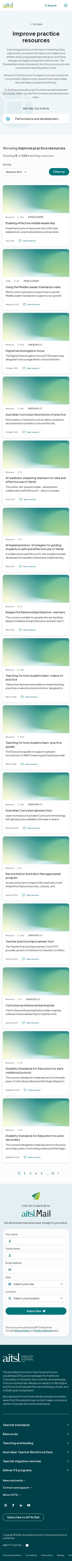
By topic (37, 24)
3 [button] (30, 1173)
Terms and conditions (12, 1555)
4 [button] (36, 1173)
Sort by (7, 164)
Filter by (59, 171)
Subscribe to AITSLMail (23, 1517)
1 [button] (19, 1173)
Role (8, 1277)
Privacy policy (47, 1555)
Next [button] (58, 1173)
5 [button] (41, 1173)
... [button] (47, 1173)
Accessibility (31, 1555)
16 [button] (53, 1173)
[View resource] (36, 215)
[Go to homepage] (18, 1357)
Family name (13, 1248)
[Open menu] (65, 5)
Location (11, 1291)
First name (12, 1234)
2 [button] (25, 1173)
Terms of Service (43, 1330)
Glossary (60, 1555)
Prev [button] (14, 1173)
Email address (14, 1263)
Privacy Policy (21, 1330)
